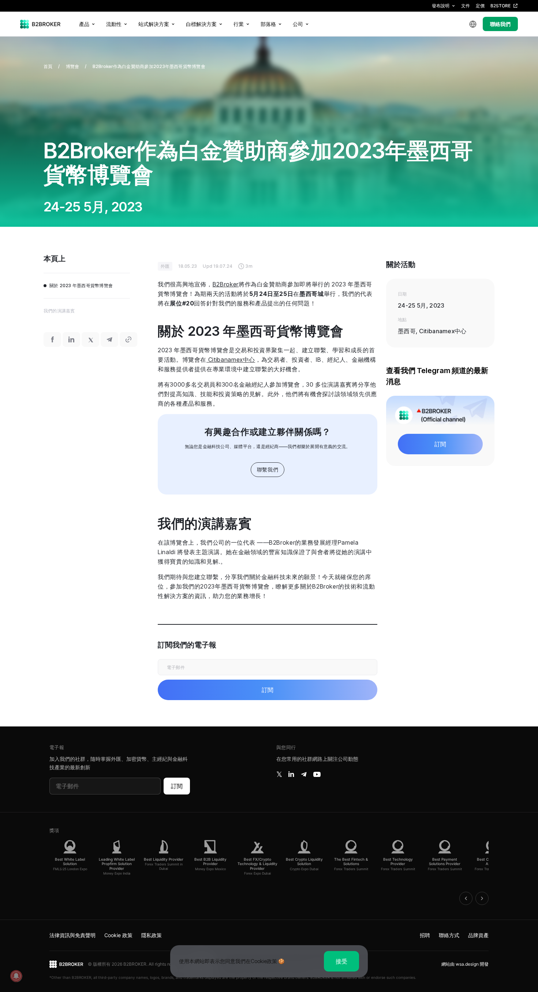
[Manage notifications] (16, 976)
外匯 (165, 266)
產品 (84, 24)
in (291, 774)
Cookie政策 (264, 961)
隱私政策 (151, 935)
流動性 (114, 24)
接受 (341, 961)
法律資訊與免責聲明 (72, 935)
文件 (465, 5)
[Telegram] (303, 774)
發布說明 (440, 5)
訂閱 (177, 786)
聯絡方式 (449, 935)
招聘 (425, 935)
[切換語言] (472, 24)
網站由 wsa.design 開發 (465, 964)
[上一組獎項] (465, 898)
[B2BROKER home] (40, 24)
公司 (298, 24)
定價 (480, 5)
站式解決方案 (153, 24)
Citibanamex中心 (230, 359)
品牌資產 (478, 935)
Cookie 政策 (118, 935)
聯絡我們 (500, 24)
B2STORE (500, 5)
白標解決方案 (201, 24)
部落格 (268, 24)
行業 (238, 24)
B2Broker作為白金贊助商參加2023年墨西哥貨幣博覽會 (149, 66)
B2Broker (226, 284)
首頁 (48, 66)
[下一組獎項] (482, 898)
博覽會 (72, 66)
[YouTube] (317, 774)
